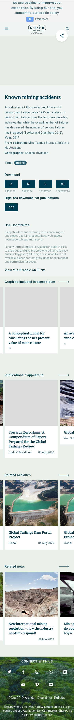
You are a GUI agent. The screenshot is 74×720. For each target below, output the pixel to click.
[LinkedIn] (65, 676)
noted (38, 706)
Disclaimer (44, 698)
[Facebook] (23, 676)
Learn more (41, 18)
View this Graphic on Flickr (25, 270)
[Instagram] (37, 676)
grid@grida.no (44, 257)
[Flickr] (51, 676)
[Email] (51, 689)
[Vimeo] (37, 689)
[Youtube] (23, 689)
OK (29, 19)
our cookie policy (45, 13)
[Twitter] (9, 676)
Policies (60, 698)
